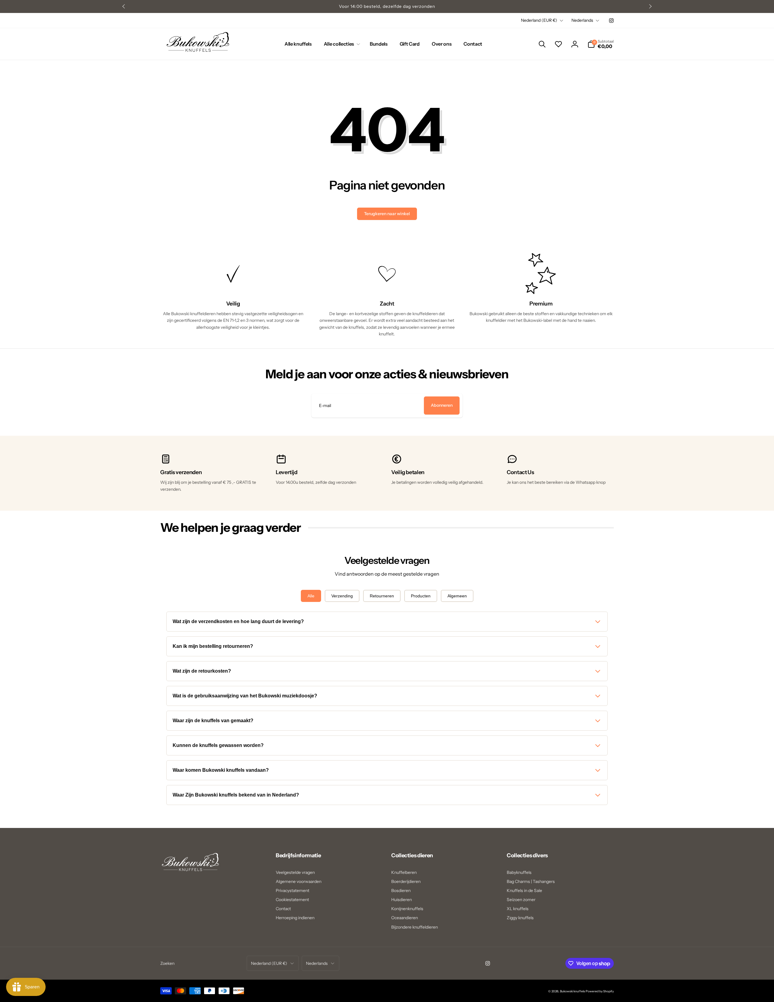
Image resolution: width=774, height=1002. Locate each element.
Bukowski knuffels (572, 991)
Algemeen (457, 595)
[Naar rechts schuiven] (650, 6)
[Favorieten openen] (558, 44)
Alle (310, 595)
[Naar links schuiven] (124, 6)
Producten (421, 595)
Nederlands (582, 20)
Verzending (342, 595)
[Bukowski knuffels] (190, 874)
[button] (340, 44)
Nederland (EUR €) (539, 20)
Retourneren (382, 595)
